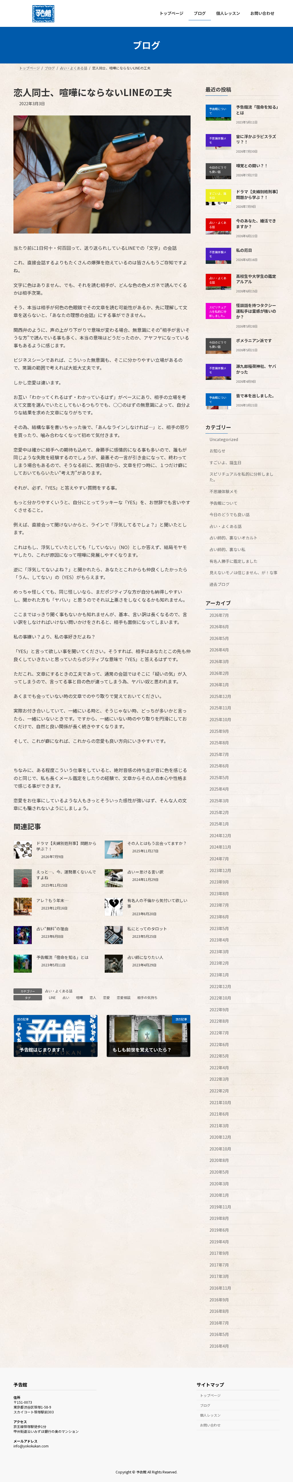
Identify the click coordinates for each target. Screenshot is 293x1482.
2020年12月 (220, 1137)
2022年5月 (219, 1056)
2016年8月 (219, 1311)
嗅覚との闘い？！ (252, 165)
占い (65, 997)
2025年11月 (220, 708)
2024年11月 (220, 847)
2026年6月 (219, 626)
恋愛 (106, 997)
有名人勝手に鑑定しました (233, 561)
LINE (52, 997)
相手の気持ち (147, 997)
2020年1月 (219, 1195)
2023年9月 (219, 882)
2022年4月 (219, 1067)
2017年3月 (219, 1276)
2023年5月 (219, 928)
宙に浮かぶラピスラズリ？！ (256, 139)
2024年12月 (220, 835)
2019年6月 (219, 1230)
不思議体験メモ (223, 491)
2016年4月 (219, 1346)
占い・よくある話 (58, 990)
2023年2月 (219, 963)
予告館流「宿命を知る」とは (62, 957)
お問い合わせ (210, 1425)
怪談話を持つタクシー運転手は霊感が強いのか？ (256, 310)
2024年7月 (219, 858)
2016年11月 (220, 1288)
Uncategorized (223, 439)
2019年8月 (219, 1218)
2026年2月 (219, 673)
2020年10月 (220, 1148)
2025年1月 (219, 824)
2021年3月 (219, 1125)
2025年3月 (219, 800)
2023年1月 (219, 975)
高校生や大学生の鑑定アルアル (256, 278)
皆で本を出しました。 (256, 395)
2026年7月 (219, 615)
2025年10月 (220, 719)
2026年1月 (219, 684)
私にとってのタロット (147, 929)
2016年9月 (219, 1299)
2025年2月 (219, 812)
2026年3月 (219, 661)
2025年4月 (219, 789)
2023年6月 (219, 916)
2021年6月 (219, 1114)
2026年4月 (219, 650)
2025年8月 (219, 742)
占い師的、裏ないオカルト (233, 537)
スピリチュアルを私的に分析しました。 (241, 476)
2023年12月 (220, 870)
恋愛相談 (123, 997)
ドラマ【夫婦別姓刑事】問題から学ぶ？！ (257, 194)
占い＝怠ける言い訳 (145, 872)
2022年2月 (219, 1091)
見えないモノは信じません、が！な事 (243, 572)
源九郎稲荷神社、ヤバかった (256, 369)
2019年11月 (220, 1206)
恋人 (93, 997)
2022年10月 (220, 998)
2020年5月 (219, 1172)
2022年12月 (220, 986)
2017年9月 (219, 1253)
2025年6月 (219, 766)
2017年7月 (219, 1264)
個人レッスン (210, 1415)
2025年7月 (219, 754)
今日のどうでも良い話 (229, 514)
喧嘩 (79, 997)
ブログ (205, 1405)
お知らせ (217, 451)
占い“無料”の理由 (52, 929)
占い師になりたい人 (145, 957)
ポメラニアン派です (254, 340)
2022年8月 (219, 1021)
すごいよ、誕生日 (225, 462)
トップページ (210, 1395)
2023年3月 (219, 951)
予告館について (223, 503)
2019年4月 (219, 1241)
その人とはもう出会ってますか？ (157, 843)
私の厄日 (244, 250)
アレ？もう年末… (52, 900)
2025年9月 (219, 731)
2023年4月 (219, 940)
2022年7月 (219, 1033)
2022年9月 (219, 1009)
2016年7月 (219, 1322)
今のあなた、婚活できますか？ (256, 223)
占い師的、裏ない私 (227, 549)
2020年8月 (219, 1160)
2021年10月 (220, 1102)
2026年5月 (219, 638)
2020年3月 (219, 1183)
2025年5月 (219, 777)
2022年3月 (219, 1079)
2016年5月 (219, 1334)
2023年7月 (219, 905)
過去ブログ (219, 584)
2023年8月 (219, 893)
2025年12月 (220, 696)
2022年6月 (219, 1044)
